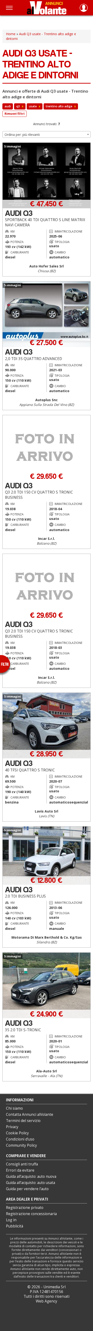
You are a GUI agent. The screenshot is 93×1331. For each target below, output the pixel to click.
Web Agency (46, 1301)
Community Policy (21, 1145)
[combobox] (46, 134)
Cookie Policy (17, 1133)
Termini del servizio (23, 1120)
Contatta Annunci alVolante (29, 1114)
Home (11, 34)
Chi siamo (14, 1108)
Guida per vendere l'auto (27, 1188)
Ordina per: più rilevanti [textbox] (22, 134)
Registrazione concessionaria (31, 1213)
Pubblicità (14, 1226)
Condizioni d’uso (20, 1139)
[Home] (46, 7)
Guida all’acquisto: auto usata (30, 1182)
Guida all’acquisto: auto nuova (31, 1176)
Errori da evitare (20, 1170)
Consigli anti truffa (22, 1164)
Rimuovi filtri (15, 114)
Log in (11, 1219)
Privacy (12, 1126)
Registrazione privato (24, 1207)
